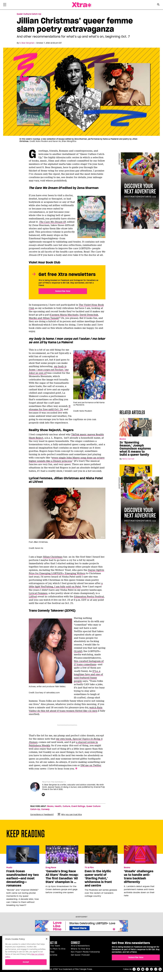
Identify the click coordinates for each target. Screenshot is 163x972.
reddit (155, 969)
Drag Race (51, 867)
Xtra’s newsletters (80, 946)
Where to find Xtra (80, 949)
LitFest (33, 596)
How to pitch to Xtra (55, 949)
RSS (160, 969)
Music (9, 867)
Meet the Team (52, 946)
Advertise (50, 952)
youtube (142, 969)
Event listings (78, 806)
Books (123, 439)
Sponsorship (51, 955)
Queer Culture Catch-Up (29, 14)
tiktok (151, 969)
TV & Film (89, 867)
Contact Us (51, 942)
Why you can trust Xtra (71, 814)
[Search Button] (158, 4)
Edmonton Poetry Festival (89, 596)
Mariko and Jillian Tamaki (44, 318)
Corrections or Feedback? (42, 814)
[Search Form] (158, 5)
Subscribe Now (62, 291)
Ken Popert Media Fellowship (85, 952)
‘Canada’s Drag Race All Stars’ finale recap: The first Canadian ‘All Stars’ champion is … (62, 876)
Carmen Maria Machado (64, 314)
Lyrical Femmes (38, 593)
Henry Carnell (128, 459)
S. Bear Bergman (26, 43)
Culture (66, 806)
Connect (75, 942)
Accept (26, 962)
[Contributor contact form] (43, 795)
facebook (134, 969)
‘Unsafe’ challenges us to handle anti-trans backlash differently (138, 876)
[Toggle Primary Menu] (4, 5)
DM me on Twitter (90, 765)
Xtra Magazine (81, 5)
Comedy (45, 809)
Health (58, 806)
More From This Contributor (53, 782)
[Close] (46, 939)
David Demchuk (89, 314)
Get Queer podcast (80, 955)
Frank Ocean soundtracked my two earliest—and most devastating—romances (22, 878)
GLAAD (78, 651)
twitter (138, 969)
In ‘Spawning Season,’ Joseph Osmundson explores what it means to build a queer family (135, 448)
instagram (147, 969)
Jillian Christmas (53, 556)
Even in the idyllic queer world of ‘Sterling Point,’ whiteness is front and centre (98, 878)
